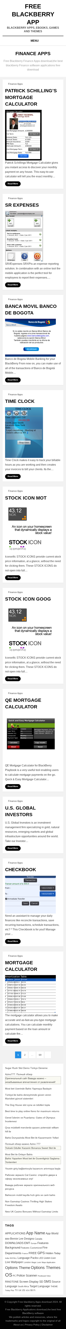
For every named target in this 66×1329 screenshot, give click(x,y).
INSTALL (13, 1258)
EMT (27, 1242)
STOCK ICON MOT (26, 498)
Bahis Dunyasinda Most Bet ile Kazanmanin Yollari (32, 1137)
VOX (28, 1290)
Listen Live (50, 1258)
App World (52, 1233)
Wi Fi (32, 1290)
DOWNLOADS (14, 1243)
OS (8, 1275)
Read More (13, 184)
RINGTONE (12, 1281)
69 (41, 1054)
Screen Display (29, 1281)
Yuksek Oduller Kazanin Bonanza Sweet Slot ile (30, 1148)
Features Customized (31, 1248)
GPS (41, 1253)
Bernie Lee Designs (22, 1238)
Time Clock (20, 401)
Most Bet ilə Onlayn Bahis (18, 1154)
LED (41, 1258)
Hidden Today (53, 1253)
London (27, 1262)
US (23, 1290)
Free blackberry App (33, 14)
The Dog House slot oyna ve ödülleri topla (27, 1105)
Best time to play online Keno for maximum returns (32, 1111)
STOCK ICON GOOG (28, 599)
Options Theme (17, 1268)
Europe (34, 1243)
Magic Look (36, 1262)
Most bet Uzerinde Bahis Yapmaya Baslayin (28, 1088)
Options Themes (45, 1267)
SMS (47, 1281)
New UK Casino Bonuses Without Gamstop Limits (31, 1211)
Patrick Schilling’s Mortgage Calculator (31, 97)
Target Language (40, 1286)
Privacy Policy (32, 1324)
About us (18, 1324)
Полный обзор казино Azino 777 (22, 1144)
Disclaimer (47, 1324)
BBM (7, 1239)
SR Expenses (22, 205)
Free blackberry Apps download (35, 1301)
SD (41, 1281)
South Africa (23, 1286)
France (25, 1253)
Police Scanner (27, 1275)
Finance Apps (15, 83)
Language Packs (28, 1257)
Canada (38, 1239)
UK (19, 1290)
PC (14, 1276)
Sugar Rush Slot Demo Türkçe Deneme (26, 1068)
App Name (35, 1233)
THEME (54, 1286)
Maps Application (48, 1262)
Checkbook (20, 869)
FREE (33, 1253)
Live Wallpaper (14, 1262)
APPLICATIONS (15, 1233)
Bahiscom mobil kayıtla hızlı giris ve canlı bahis (30, 1195)
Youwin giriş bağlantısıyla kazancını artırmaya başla (32, 1168)
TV (16, 1290)
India (7, 1258)
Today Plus (9, 1290)
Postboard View (44, 1276)
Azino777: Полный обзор (18, 1074)
